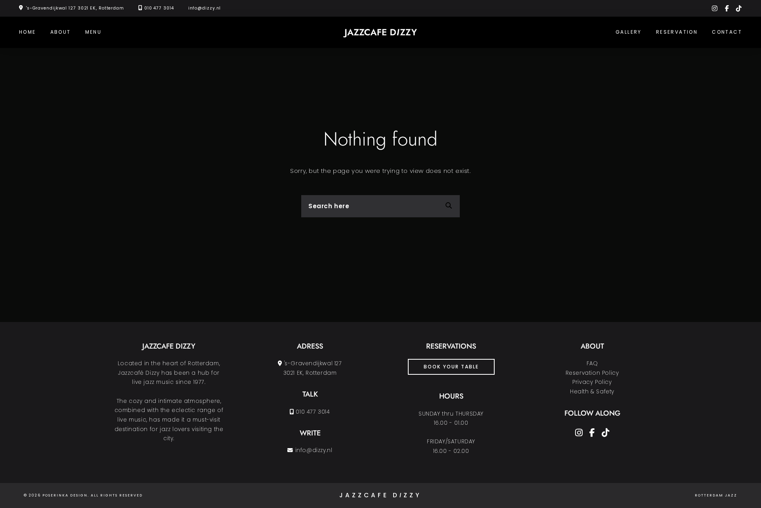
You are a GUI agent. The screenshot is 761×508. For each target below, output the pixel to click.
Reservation (677, 32)
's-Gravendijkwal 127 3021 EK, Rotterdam (75, 8)
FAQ (592, 363)
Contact (727, 32)
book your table (451, 366)
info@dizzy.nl (204, 8)
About (60, 32)
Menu (93, 32)
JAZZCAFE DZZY (380, 495)
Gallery (629, 32)
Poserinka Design (65, 495)
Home (27, 32)
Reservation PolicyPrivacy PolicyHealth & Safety (592, 382)
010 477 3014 (159, 8)
